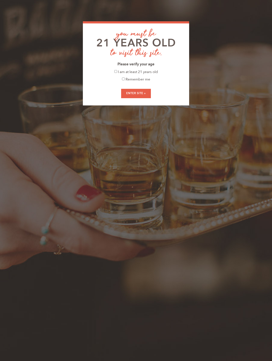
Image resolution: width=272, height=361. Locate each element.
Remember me (137, 79)
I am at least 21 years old (137, 72)
